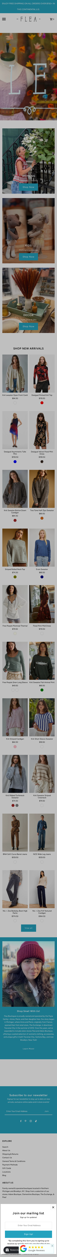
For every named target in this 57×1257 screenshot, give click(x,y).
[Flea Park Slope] (23, 1252)
